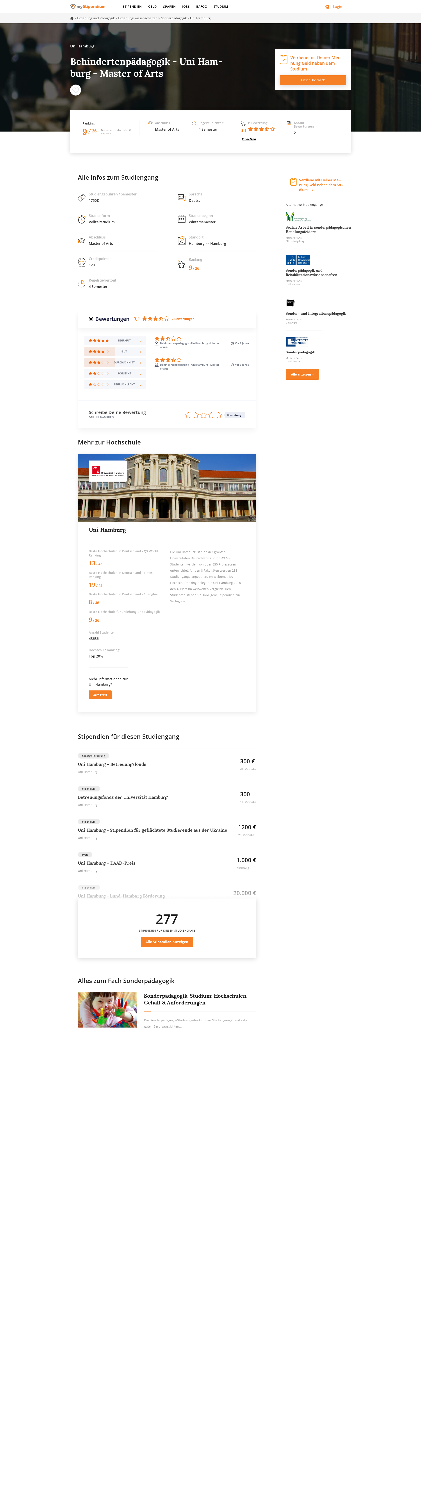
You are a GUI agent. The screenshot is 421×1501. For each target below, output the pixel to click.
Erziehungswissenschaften (137, 18)
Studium (221, 6)
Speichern (75, 90)
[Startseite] (89, 6)
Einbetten (249, 139)
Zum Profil (100, 695)
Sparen (169, 6)
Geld (152, 6)
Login (337, 6)
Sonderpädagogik (174, 18)
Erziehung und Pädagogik (96, 18)
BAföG (201, 6)
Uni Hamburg (107, 529)
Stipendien (132, 6)
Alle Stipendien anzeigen (166, 941)
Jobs (186, 6)
